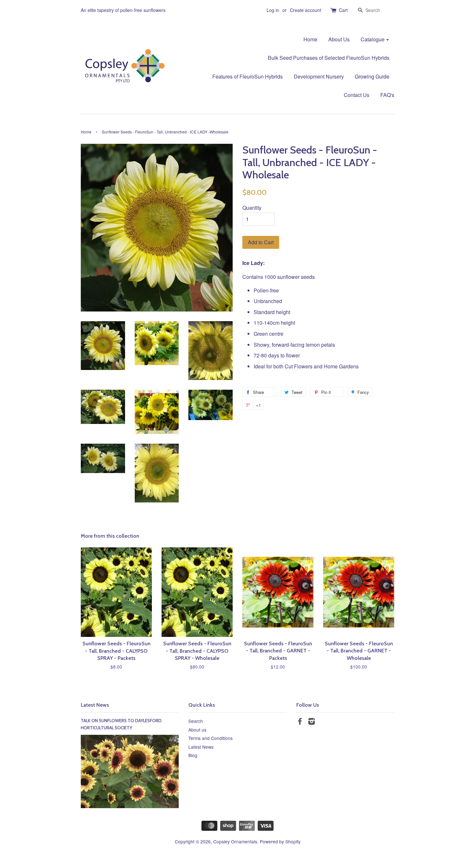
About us (197, 729)
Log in (273, 10)
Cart (343, 10)
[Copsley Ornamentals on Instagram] (311, 722)
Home (310, 39)
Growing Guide (372, 76)
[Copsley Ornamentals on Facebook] (299, 722)
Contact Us (356, 95)
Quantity (251, 207)
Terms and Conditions (210, 738)
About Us (339, 39)
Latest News (95, 705)
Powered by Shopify (280, 841)
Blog (192, 755)
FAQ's (387, 95)
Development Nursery (319, 76)
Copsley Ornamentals (235, 841)
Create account (305, 10)
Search (195, 721)
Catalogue (373, 39)
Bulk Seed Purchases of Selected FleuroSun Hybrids (328, 57)
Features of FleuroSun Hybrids (247, 76)
